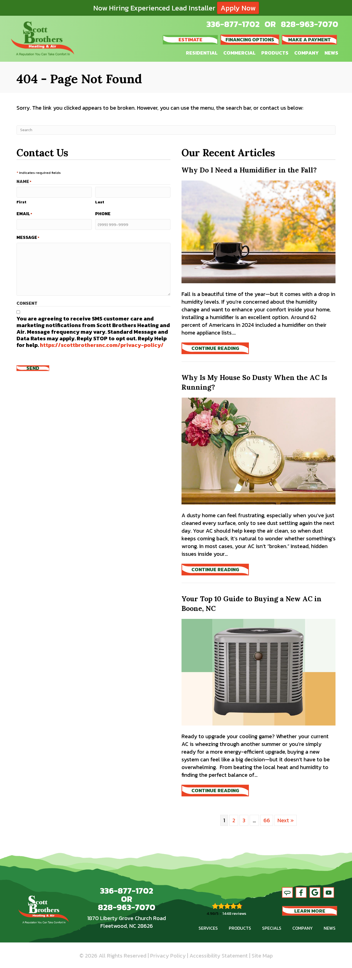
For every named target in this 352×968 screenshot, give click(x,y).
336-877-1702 (233, 24)
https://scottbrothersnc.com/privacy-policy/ (102, 345)
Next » (285, 820)
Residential (202, 52)
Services (208, 928)
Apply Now (238, 7)
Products (274, 52)
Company (306, 52)
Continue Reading (220, 348)
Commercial (239, 52)
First (21, 202)
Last (99, 202)
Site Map (262, 955)
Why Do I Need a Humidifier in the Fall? (249, 170)
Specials (271, 928)
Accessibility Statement (218, 955)
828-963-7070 (309, 24)
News (331, 52)
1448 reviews (234, 913)
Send (32, 368)
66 (266, 820)
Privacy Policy (168, 955)
